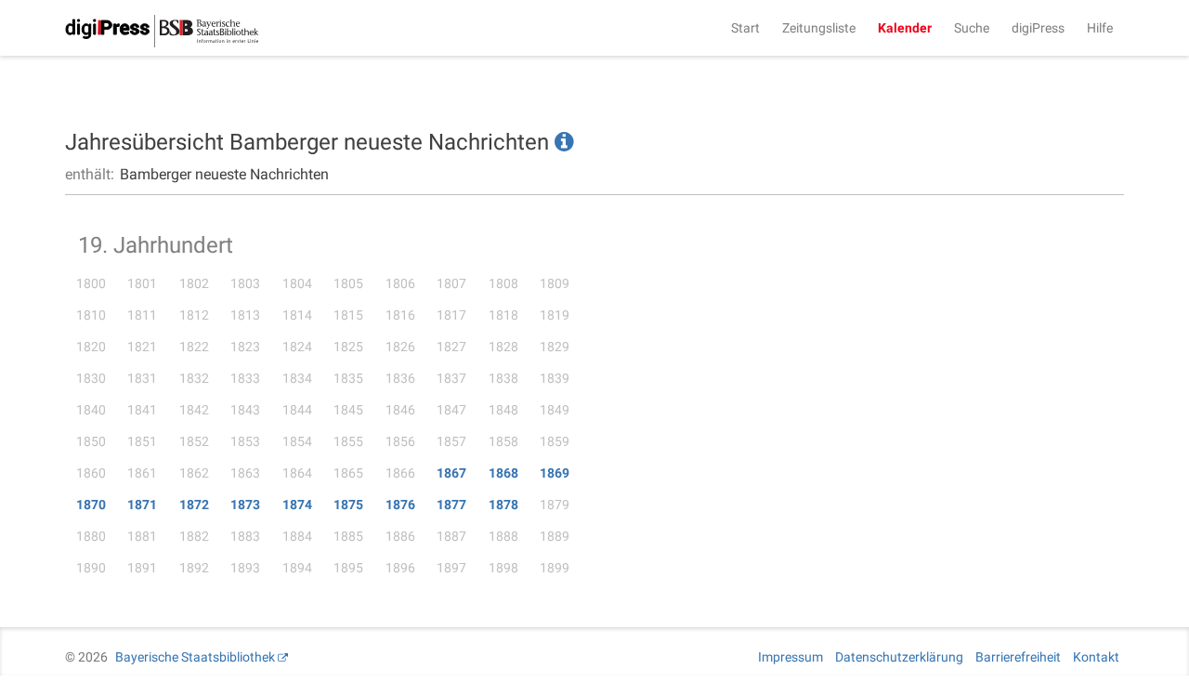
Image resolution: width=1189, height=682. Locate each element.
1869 (554, 473)
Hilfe (1100, 27)
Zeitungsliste (819, 27)
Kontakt (1096, 656)
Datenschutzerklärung (899, 656)
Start (745, 27)
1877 (451, 504)
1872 (194, 504)
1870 (91, 504)
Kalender (905, 27)
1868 (503, 473)
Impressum (790, 656)
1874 (297, 504)
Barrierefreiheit (1018, 656)
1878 (503, 504)
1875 (348, 504)
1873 (245, 504)
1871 (142, 504)
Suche (971, 27)
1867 (451, 473)
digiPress (1038, 27)
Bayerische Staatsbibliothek (195, 656)
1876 (400, 504)
